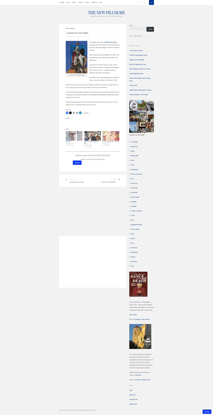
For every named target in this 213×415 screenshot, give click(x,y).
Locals (132, 215)
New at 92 (68, 141)
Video (132, 266)
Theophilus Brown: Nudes (110, 42)
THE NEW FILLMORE (106, 12)
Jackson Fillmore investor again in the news (140, 90)
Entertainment (134, 169)
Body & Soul (134, 146)
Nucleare (84, 410)
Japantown (134, 202)
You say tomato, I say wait (136, 50)
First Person (134, 183)
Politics (133, 238)
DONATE (87, 2)
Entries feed (132, 395)
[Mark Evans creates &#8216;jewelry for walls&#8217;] (92, 136)
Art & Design (70, 28)
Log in (130, 390)
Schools (133, 257)
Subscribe (77, 163)
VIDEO (100, 2)
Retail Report (134, 252)
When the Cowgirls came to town (137, 64)
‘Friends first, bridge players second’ (138, 55)
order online (138, 375)
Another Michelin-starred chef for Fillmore (139, 69)
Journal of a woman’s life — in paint (111, 141)
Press (132, 243)
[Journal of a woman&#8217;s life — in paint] (111, 136)
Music (132, 220)
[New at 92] (74, 136)
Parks (132, 234)
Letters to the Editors (136, 211)
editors (80, 36)
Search (131, 25)
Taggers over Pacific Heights (136, 60)
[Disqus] (92, 213)
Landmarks (133, 206)
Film (132, 179)
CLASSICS (80, 2)
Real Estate (134, 248)
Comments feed (133, 399)
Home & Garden (135, 197)
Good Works (134, 192)
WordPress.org (133, 404)
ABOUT (68, 2)
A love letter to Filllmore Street (142, 380)
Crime (132, 165)
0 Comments (87, 36)
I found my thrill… (133, 85)
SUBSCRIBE (94, 2)
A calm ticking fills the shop (136, 73)
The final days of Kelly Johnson (141, 319)
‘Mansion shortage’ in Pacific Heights (138, 94)
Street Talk (134, 261)
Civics (132, 160)
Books (132, 151)
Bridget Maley (134, 156)
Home (62, 2)
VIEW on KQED (133, 315)
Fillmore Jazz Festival (136, 174)
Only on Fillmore (135, 229)
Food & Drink (134, 188)
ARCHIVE (74, 2)
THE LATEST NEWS (135, 36)
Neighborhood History (136, 225)
